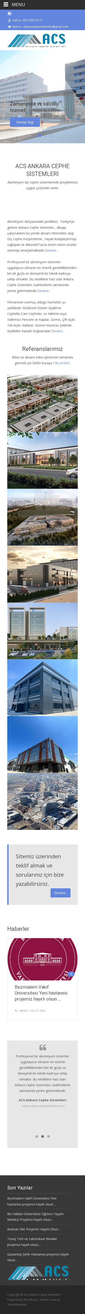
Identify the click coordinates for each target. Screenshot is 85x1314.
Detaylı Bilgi (25, 122)
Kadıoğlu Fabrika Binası (33, 717)
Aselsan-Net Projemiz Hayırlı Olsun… (34, 1229)
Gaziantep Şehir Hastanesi (36, 831)
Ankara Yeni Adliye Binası (35, 490)
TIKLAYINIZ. (61, 363)
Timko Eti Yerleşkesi (30, 433)
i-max (53, 1300)
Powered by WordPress (22, 1300)
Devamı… (51, 250)
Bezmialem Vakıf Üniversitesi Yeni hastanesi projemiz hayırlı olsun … (41, 993)
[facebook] (9, 15)
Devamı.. (60, 893)
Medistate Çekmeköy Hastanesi (42, 661)
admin (23, 1010)
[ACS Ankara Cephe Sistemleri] (33, 39)
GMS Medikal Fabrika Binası (38, 774)
